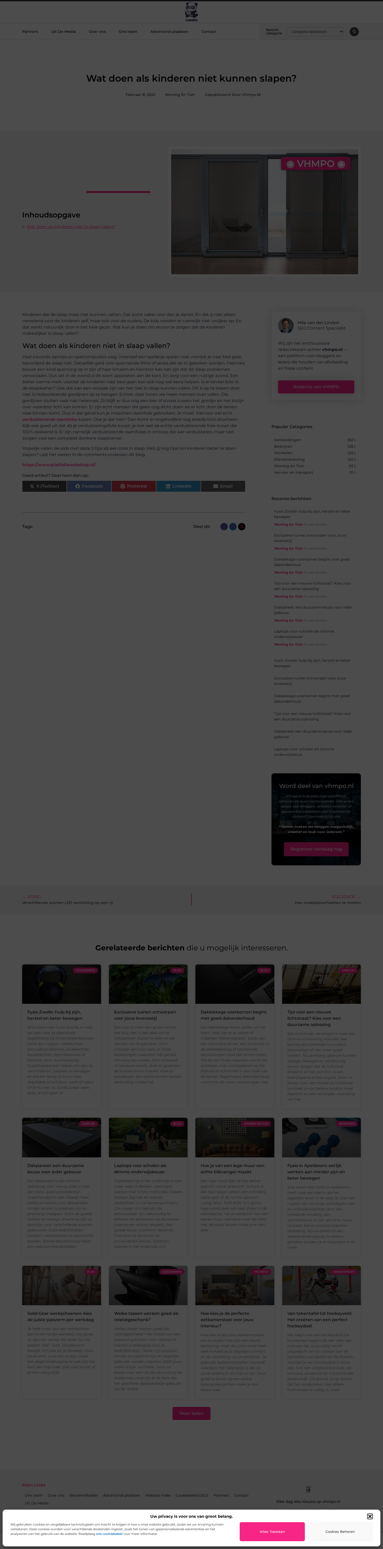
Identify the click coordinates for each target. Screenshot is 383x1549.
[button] (370, 1516)
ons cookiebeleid (109, 1534)
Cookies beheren (340, 1531)
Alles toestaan (272, 1531)
